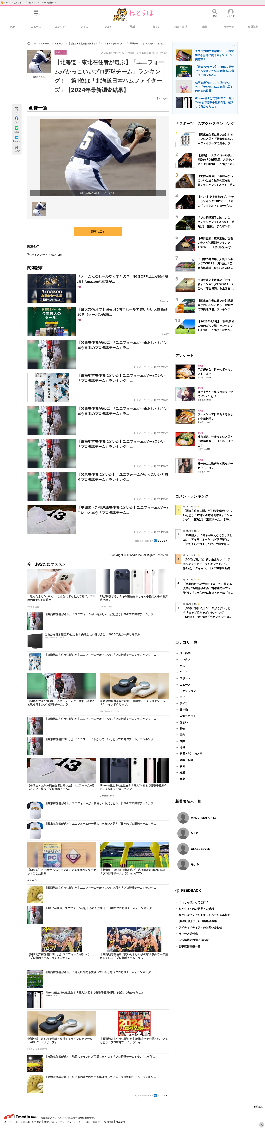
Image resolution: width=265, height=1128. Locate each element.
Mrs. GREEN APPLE (204, 817)
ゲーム (184, 672)
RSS (88, 1121)
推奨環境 (120, 1121)
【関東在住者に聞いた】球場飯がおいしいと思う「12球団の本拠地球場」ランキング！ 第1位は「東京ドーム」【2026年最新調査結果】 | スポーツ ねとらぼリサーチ (208, 519)
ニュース (36, 26)
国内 (182, 734)
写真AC (89, 193)
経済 (182, 772)
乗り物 (184, 709)
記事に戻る (98, 231)
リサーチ (229, 26)
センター (164, 98)
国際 (182, 741)
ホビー (184, 697)
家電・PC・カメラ (191, 753)
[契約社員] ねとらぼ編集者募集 (196, 921)
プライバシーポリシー (72, 1121)
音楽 (182, 778)
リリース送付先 (186, 933)
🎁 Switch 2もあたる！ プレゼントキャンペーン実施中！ (28, 2)
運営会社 (97, 1121)
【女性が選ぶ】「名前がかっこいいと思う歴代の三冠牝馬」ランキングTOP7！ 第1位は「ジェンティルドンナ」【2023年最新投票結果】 (216, 184)
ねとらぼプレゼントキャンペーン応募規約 (202, 914)
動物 (204, 26)
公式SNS (25, 1121)
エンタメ (60, 26)
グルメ (108, 26)
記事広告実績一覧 (187, 946)
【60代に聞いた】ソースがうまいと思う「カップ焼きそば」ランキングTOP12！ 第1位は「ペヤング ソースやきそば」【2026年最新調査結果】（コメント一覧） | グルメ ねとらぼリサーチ (207, 616)
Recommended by (143, 540)
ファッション (188, 690)
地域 (132, 26)
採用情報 (109, 1121)
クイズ (84, 26)
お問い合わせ (51, 1121)
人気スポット (188, 715)
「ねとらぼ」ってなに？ (192, 902)
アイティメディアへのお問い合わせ (198, 927)
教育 (182, 766)
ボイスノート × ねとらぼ (46, 254)
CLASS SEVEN (200, 848)
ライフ (184, 703)
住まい (156, 26)
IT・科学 (185, 653)
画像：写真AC (39, 77)
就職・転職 (186, 760)
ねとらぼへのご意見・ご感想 (194, 908)
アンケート (184, 355)
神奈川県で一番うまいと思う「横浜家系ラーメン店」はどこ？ (215, 441)
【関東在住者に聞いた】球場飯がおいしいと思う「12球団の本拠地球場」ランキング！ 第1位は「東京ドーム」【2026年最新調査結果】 (217, 309)
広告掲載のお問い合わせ (192, 939)
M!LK (194, 833)
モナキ (195, 864)
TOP (12, 26)
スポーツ (60, 52)
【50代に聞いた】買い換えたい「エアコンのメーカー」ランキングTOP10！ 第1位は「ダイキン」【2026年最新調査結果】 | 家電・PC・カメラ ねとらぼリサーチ (208, 568)
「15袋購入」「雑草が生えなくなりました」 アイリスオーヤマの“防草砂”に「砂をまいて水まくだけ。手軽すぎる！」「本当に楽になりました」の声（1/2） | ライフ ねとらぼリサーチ (207, 543)
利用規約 (258, 1106)
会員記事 (253, 26)
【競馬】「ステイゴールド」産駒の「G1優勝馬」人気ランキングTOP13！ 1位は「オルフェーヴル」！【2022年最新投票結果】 (216, 164)
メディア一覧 (11, 1121)
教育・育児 (180, 26)
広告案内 (37, 1121)
